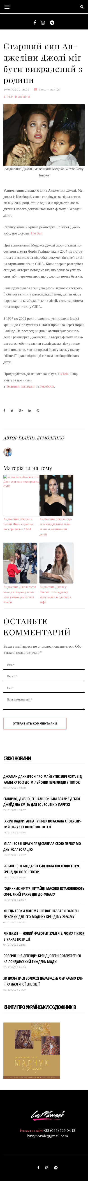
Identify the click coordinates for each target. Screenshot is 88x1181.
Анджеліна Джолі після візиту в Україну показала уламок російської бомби (19, 594)
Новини (22, 96)
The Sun (36, 233)
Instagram (28, 386)
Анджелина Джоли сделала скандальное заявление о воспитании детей (55, 526)
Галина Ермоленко (41, 438)
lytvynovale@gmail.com (47, 1136)
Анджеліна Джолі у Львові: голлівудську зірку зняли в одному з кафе (55, 594)
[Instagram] (43, 22)
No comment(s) (49, 89)
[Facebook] (35, 22)
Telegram (12, 386)
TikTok (63, 374)
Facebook (47, 386)
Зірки (8, 96)
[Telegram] (52, 22)
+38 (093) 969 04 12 (59, 1131)
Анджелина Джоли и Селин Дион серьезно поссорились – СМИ (18, 524)
